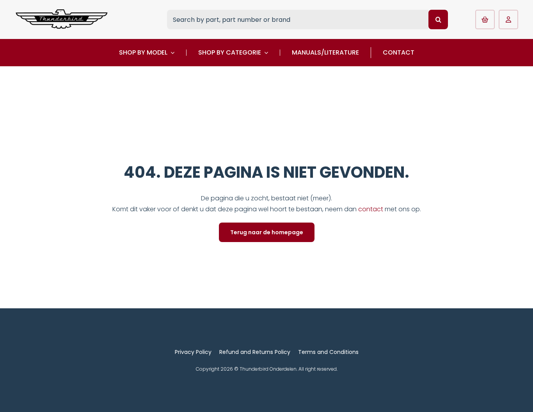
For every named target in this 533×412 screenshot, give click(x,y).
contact (371, 209)
